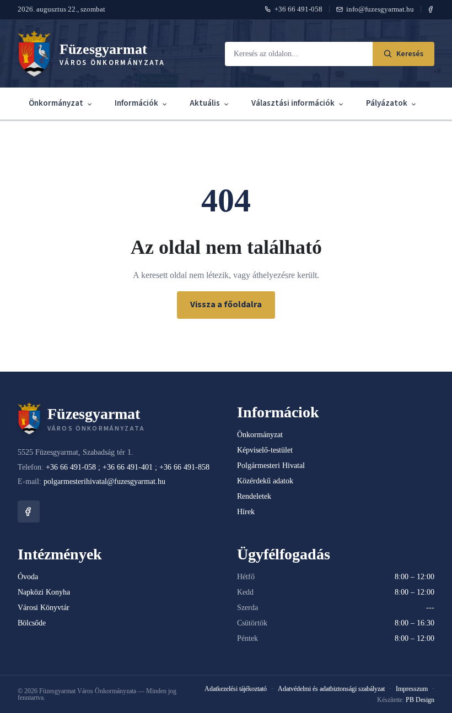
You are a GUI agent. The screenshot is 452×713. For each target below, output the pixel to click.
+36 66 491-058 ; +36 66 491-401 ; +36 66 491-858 (127, 467)
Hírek (246, 512)
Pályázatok (386, 103)
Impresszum (412, 689)
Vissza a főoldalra (226, 304)
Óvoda (28, 577)
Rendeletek (254, 496)
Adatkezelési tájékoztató (236, 689)
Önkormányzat (56, 103)
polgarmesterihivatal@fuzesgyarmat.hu (104, 481)
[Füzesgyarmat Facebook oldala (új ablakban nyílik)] (431, 9)
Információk (136, 103)
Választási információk (293, 103)
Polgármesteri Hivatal (271, 465)
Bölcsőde (32, 623)
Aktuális (205, 103)
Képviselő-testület (265, 450)
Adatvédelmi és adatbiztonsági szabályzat (331, 689)
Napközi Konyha (44, 592)
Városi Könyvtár (43, 607)
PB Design (420, 700)
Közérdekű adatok (265, 481)
